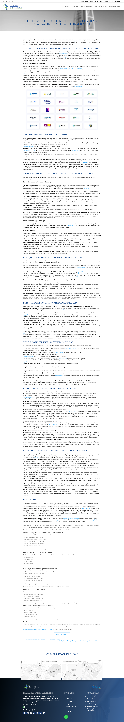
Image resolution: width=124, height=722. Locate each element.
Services (65, 6)
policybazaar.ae (69, 57)
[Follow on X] (12, 1)
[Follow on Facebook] (4, 1)
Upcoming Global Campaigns (92, 709)
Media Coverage (92, 704)
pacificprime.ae (78, 86)
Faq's (68, 704)
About (87, 1)
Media (91, 1)
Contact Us (107, 1)
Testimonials (75, 6)
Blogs (96, 1)
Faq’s (101, 1)
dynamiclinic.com (82, 272)
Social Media (70, 701)
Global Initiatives (86, 6)
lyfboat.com (86, 188)
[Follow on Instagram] (6, 1)
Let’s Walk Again (116, 1)
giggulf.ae (85, 162)
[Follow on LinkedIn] (9, 1)
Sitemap (68, 711)
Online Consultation (100, 6)
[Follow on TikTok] (15, 1)
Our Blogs (69, 699)
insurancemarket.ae (65, 68)
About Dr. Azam (70, 696)
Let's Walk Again (91, 696)
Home (82, 1)
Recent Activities (71, 706)
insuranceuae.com (73, 411)
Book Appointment (115, 6)
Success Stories (91, 701)
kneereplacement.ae (82, 187)
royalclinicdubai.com (81, 267)
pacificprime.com (79, 41)
